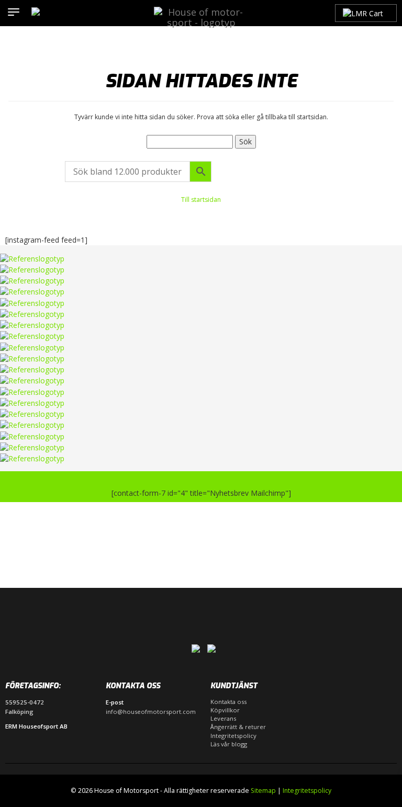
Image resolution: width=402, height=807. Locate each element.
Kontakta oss (228, 702)
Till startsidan (201, 199)
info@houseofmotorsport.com (151, 711)
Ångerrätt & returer (238, 727)
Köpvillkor (225, 710)
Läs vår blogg (228, 744)
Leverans (223, 718)
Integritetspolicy (233, 736)
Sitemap (263, 790)
